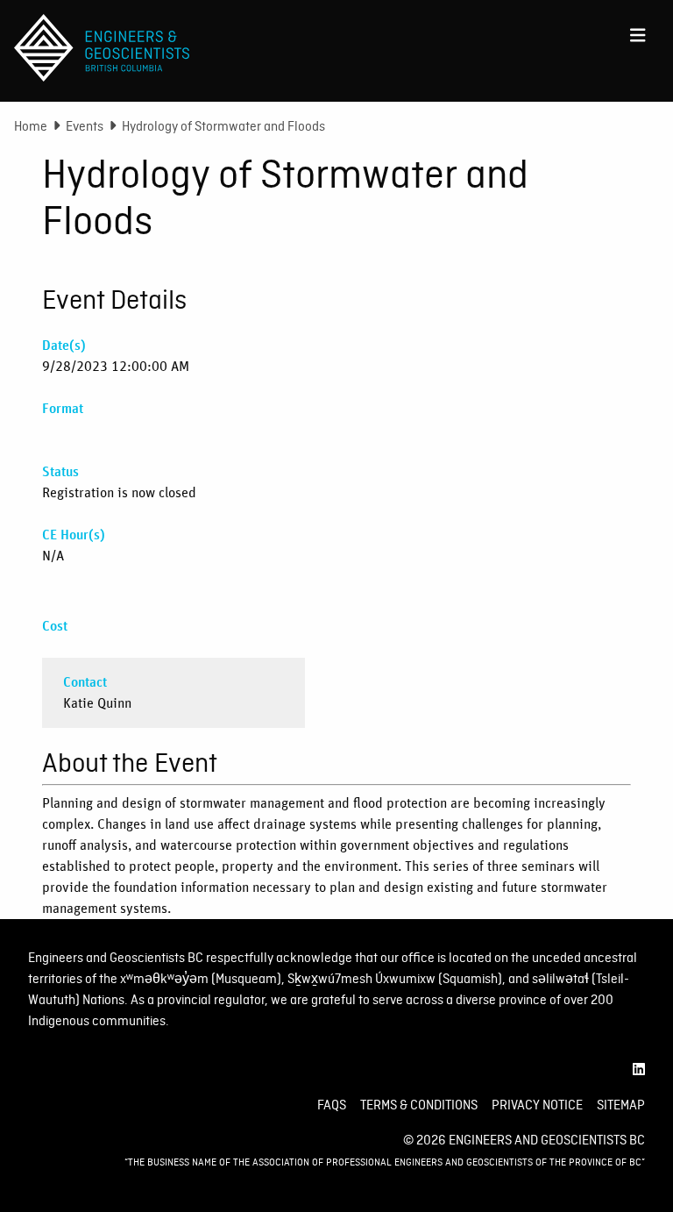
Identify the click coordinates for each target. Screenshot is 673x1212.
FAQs (331, 1105)
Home (30, 126)
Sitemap (621, 1105)
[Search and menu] (638, 31)
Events (84, 126)
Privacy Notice (537, 1105)
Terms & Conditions (419, 1105)
